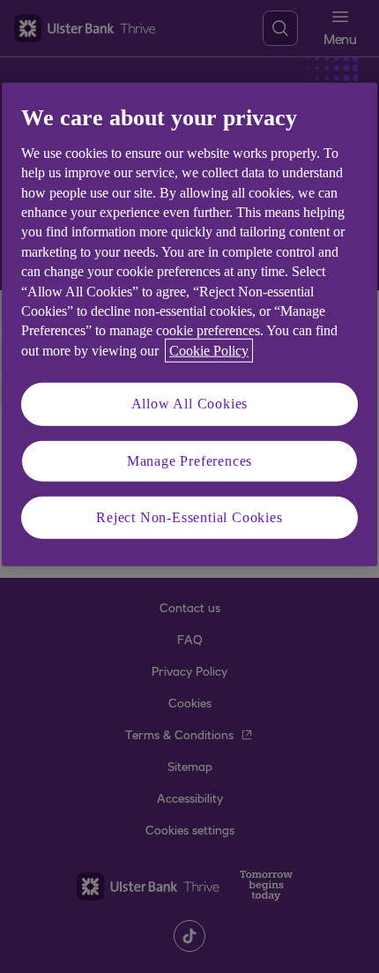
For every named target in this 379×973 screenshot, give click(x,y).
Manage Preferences (189, 460)
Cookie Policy (209, 350)
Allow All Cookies (190, 403)
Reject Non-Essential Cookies (189, 517)
